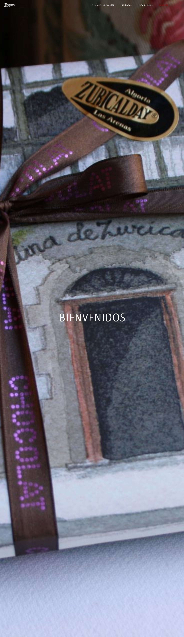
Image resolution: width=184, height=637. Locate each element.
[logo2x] (11, 3)
